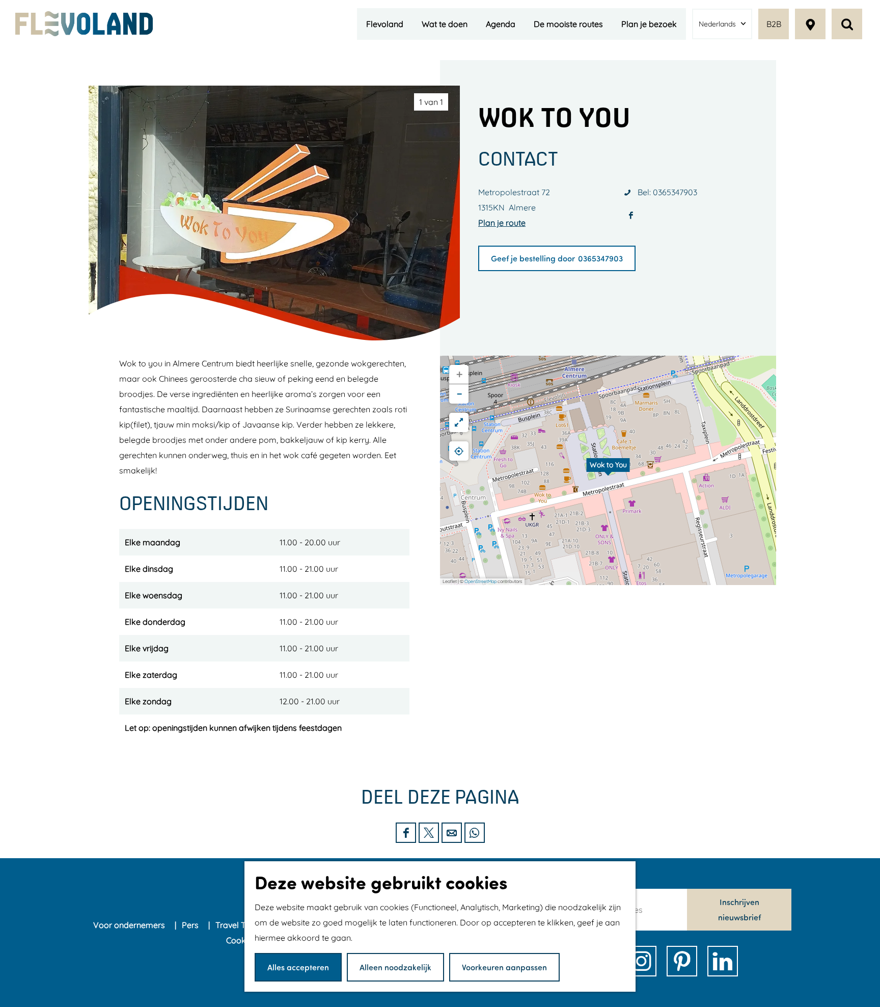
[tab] (431, 102)
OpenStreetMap (480, 581)
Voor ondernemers (130, 925)
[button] (608, 470)
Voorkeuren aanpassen (504, 967)
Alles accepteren (298, 967)
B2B (773, 24)
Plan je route (502, 223)
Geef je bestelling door (533, 258)
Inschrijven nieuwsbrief (739, 909)
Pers (191, 925)
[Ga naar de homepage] (84, 23)
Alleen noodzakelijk (395, 967)
